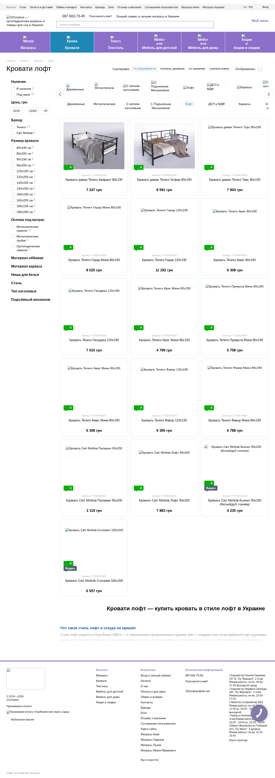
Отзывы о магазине (129, 7)
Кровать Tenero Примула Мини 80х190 (234, 340)
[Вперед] (268, 94)
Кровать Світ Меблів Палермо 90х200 (94, 500)
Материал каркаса (26, 266)
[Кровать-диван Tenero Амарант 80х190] (94, 146)
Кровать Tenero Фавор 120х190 (164, 420)
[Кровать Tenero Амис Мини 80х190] (94, 386)
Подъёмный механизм (30, 299)
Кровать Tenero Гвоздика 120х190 (94, 340)
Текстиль (116, 48)
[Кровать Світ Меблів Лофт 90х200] (164, 466)
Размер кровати (25, 141)
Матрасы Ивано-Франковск (158, 750)
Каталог (11, 7)
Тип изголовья (23, 291)
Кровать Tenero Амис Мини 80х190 (94, 420)
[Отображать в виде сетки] (260, 69)
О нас (23, 7)
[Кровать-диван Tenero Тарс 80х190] (234, 146)
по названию (197, 68)
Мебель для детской (159, 48)
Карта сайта (148, 729)
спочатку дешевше (172, 68)
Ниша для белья (25, 275)
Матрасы (28, 48)
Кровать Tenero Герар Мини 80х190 (94, 260)
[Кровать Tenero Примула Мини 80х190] (234, 306)
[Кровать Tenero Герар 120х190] (164, 226)
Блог (111, 7)
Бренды (100, 7)
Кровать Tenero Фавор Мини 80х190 (234, 420)
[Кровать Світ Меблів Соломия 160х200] (94, 547)
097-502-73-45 (73, 16)
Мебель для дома (203, 48)
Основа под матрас (27, 220)
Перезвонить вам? (100, 16)
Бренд (16, 120)
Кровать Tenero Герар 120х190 (164, 260)
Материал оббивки (27, 258)
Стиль (16, 283)
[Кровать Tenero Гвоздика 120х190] (94, 306)
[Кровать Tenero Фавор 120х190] (164, 386)
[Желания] (235, 21)
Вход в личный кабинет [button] (156, 675)
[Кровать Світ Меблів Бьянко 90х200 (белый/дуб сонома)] (234, 466)
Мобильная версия (22, 719)
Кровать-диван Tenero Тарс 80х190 (234, 179)
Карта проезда (238, 740)
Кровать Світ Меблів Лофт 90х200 (164, 500)
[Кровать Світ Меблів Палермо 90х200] (94, 466)
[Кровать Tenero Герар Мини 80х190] (94, 226)
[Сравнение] (224, 21)
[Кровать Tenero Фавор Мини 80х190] (234, 386)
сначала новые (219, 68)
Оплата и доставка (41, 7)
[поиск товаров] (210, 24)
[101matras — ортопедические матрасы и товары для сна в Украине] (25, 678)
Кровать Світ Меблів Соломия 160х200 (94, 580)
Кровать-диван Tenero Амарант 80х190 (94, 179)
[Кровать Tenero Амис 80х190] (234, 226)
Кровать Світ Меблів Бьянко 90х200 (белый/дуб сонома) (234, 502)
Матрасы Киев (190, 7)
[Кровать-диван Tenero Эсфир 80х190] (164, 146)
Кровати (72, 48)
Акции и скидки (247, 48)
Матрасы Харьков (213, 7)
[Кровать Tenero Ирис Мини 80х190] (164, 306)
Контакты (86, 7)
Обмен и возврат (66, 7)
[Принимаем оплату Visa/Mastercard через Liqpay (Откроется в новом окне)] (37, 711)
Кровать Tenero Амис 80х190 (235, 260)
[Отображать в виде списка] (266, 69)
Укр (245, 7)
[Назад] (60, 94)
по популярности (145, 68)
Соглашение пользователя (161, 7)
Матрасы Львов (151, 745)
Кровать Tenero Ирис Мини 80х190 (164, 340)
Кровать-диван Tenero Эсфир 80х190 (164, 179)
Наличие (18, 82)
